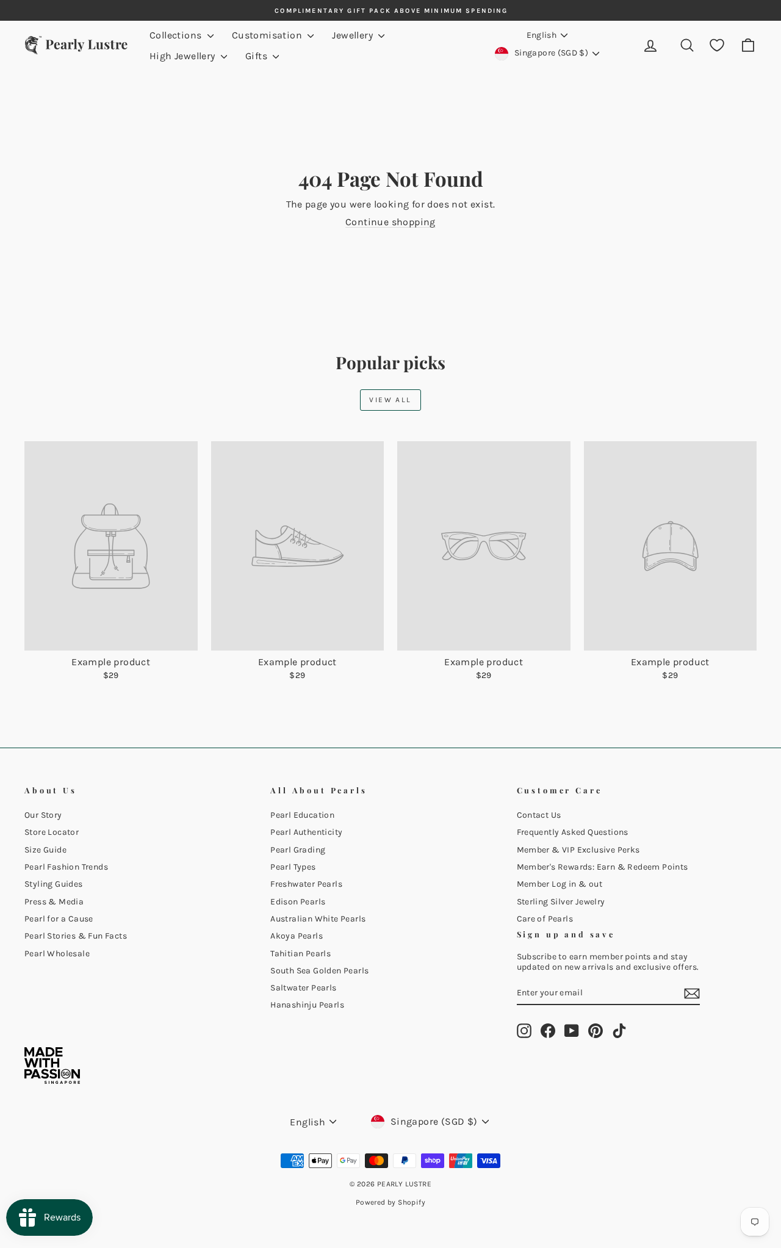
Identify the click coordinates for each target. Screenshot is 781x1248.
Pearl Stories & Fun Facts (75, 936)
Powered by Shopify (390, 1202)
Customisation (268, 35)
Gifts (257, 56)
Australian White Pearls (317, 919)
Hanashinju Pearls (307, 1005)
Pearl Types (292, 867)
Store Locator (51, 832)
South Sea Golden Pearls (319, 970)
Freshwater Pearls (306, 884)
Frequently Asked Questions (572, 832)
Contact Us (539, 815)
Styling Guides (53, 884)
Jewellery (353, 35)
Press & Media (54, 901)
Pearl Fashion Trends (66, 867)
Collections (176, 35)
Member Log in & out (560, 884)
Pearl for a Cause (58, 919)
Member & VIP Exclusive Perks (578, 850)
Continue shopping (390, 222)
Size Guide (45, 850)
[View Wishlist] (717, 45)
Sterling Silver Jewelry (561, 901)
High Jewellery (183, 56)
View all (390, 399)
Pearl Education (302, 815)
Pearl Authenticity (306, 832)
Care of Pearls (545, 919)
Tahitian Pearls (300, 953)
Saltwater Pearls (303, 988)
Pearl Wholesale (57, 953)
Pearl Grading (297, 850)
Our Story (43, 815)
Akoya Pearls (296, 936)
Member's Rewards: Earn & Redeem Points (602, 867)
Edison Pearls (297, 901)
